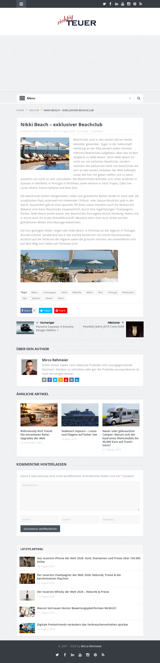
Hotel (64, 292)
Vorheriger (47, 322)
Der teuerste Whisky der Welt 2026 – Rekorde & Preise (73, 592)
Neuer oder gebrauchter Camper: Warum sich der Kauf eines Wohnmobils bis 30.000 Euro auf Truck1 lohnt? (120, 438)
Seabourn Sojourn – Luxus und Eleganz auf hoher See (79, 432)
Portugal (112, 292)
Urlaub (84, 131)
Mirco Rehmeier (42, 131)
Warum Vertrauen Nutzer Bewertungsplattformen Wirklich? (76, 608)
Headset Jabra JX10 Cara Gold (103, 326)
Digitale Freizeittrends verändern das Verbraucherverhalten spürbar (82, 624)
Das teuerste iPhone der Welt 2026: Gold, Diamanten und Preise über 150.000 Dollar (88, 560)
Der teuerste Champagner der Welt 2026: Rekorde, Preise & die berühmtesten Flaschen (79, 576)
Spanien (36, 298)
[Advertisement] (80, 64)
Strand (48, 298)
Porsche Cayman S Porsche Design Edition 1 (55, 328)
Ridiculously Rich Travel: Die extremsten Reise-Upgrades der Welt (36, 434)
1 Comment (96, 131)
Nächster (114, 322)
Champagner (49, 292)
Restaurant (128, 292)
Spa (25, 298)
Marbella (76, 292)
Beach (34, 292)
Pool (100, 292)
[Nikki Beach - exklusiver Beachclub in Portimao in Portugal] (44, 268)
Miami (89, 292)
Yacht (61, 298)
